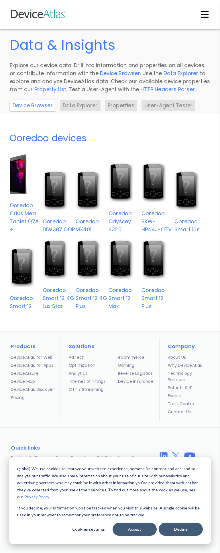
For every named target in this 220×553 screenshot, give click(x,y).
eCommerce (131, 357)
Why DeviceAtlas (185, 365)
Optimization (82, 365)
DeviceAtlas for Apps (32, 365)
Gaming (126, 365)
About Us (177, 357)
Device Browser (120, 73)
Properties (121, 105)
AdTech (77, 357)
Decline (181, 529)
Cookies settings (88, 529)
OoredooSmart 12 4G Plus (91, 298)
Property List (50, 89)
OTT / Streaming (86, 389)
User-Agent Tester (168, 105)
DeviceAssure (24, 373)
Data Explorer (181, 73)
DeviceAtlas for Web (32, 357)
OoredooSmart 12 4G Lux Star (58, 298)
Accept (134, 529)
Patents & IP (180, 388)
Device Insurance (136, 381)
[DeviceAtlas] (38, 17)
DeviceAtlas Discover (32, 389)
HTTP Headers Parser (167, 89)
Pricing (17, 397)
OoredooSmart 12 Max (120, 298)
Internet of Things (87, 381)
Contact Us (179, 412)
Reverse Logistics (135, 373)
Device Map (23, 381)
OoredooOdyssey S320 (120, 221)
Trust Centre (181, 404)
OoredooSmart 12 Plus (153, 298)
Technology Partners (180, 376)
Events (174, 396)
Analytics (78, 373)
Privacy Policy (36, 496)
